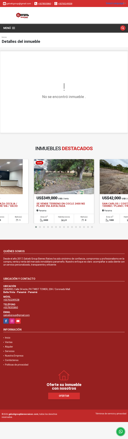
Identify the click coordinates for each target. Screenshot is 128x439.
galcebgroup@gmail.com (16, 315)
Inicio (4, 37)
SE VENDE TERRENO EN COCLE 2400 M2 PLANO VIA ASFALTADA (60, 205)
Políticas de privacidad (16, 364)
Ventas (8, 342)
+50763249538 (65, 3)
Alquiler (9, 346)
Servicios (9, 351)
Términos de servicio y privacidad (111, 413)
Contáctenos (11, 360)
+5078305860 (44, 3)
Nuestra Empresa (14, 355)
